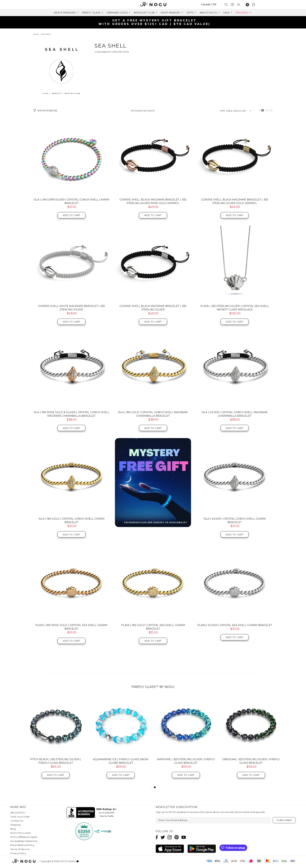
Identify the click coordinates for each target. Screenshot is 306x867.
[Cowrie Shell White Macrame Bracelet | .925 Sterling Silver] (71, 263)
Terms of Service (19, 849)
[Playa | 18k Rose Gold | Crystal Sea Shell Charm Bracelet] (71, 583)
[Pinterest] (176, 837)
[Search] (226, 4)
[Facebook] (157, 837)
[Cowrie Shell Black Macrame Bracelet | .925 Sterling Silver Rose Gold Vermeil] (153, 157)
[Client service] (232, 4)
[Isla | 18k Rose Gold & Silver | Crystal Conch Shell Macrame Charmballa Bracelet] (71, 370)
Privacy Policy (18, 853)
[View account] (238, 4)
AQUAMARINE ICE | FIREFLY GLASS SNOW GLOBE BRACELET (120, 761)
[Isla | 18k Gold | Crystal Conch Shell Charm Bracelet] (71, 476)
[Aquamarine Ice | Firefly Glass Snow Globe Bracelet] (121, 725)
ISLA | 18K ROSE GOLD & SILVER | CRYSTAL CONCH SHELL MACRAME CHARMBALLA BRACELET (71, 414)
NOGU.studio (153, 4)
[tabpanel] (186, 740)
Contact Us (16, 820)
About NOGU (17, 812)
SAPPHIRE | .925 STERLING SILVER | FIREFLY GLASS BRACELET (186, 761)
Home (36, 34)
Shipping (15, 824)
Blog (13, 828)
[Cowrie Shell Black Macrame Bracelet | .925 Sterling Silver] (153, 263)
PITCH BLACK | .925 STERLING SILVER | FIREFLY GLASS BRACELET (55, 761)
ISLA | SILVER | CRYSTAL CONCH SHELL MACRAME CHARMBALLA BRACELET (235, 414)
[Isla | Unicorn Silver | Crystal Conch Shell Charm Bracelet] (71, 157)
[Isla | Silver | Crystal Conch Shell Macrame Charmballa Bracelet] (234, 370)
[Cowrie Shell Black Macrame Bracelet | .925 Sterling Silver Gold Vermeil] (234, 157)
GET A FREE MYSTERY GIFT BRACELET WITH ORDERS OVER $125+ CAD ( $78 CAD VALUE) (154, 22)
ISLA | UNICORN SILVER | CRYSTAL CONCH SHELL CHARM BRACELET (71, 201)
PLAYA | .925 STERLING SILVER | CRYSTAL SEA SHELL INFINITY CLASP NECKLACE (234, 307)
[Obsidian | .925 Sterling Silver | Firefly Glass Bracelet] (251, 725)
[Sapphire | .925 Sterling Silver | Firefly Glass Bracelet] (186, 725)
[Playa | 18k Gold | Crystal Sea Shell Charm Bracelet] (153, 583)
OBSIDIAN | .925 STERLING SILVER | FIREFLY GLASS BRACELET (251, 761)
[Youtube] (183, 837)
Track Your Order (20, 816)
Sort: (222, 110)
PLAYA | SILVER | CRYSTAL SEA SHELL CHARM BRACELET (234, 625)
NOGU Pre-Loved (20, 832)
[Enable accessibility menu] (247, 4)
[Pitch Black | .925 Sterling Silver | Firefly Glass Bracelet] (56, 725)
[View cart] (254, 4)
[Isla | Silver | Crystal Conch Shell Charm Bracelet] (234, 476)
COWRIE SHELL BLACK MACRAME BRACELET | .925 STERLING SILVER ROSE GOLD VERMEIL (153, 201)
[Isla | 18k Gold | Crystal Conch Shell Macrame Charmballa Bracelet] (153, 370)
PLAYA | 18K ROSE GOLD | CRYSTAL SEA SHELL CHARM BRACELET (71, 627)
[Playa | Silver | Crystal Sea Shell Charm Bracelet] (234, 583)
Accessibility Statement (23, 841)
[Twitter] (163, 837)
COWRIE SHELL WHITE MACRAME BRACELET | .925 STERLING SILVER (71, 307)
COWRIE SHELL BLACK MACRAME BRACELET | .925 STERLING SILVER (153, 307)
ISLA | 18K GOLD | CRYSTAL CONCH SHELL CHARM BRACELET (71, 520)
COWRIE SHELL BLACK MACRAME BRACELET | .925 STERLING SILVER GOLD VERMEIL (234, 201)
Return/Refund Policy (22, 845)
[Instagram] (170, 837)
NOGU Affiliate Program (24, 837)
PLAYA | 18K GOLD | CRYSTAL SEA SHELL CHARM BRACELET (153, 627)
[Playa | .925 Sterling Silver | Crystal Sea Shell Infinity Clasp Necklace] (234, 263)
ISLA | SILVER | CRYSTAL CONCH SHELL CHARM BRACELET (234, 520)
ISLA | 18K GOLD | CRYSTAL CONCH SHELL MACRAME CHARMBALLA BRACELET (153, 414)
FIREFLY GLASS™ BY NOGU (153, 687)
